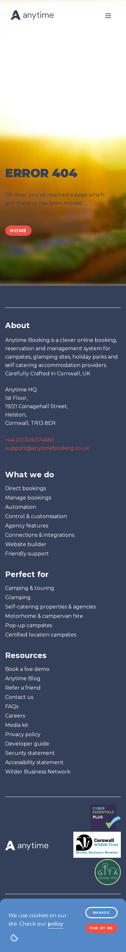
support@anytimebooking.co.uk (47, 448)
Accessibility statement (34, 762)
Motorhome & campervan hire (44, 616)
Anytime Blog (22, 678)
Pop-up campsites (28, 625)
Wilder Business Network (37, 772)
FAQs (11, 706)
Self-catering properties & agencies (50, 607)
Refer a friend (23, 688)
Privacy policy (22, 734)
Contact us (19, 697)
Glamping (18, 597)
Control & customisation (36, 516)
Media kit (16, 725)
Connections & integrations (39, 535)
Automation (20, 507)
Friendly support (27, 554)
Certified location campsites (40, 635)
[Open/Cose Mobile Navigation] (108, 15)
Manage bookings (28, 498)
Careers (15, 716)
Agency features (26, 526)
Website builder (26, 544)
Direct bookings (25, 488)
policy (55, 924)
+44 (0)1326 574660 (29, 440)
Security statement (30, 753)
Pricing (22, 81)
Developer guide (27, 744)
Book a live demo (27, 669)
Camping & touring (29, 588)
